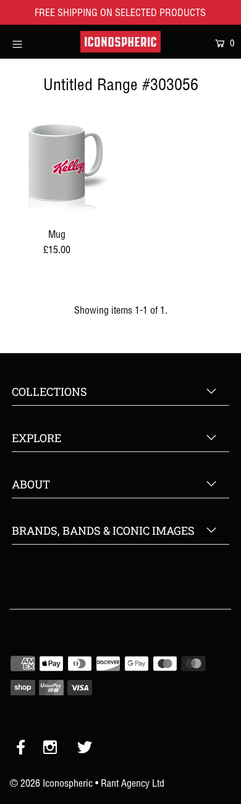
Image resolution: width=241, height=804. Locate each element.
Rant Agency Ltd (132, 783)
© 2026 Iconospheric (51, 783)
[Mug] (56, 164)
